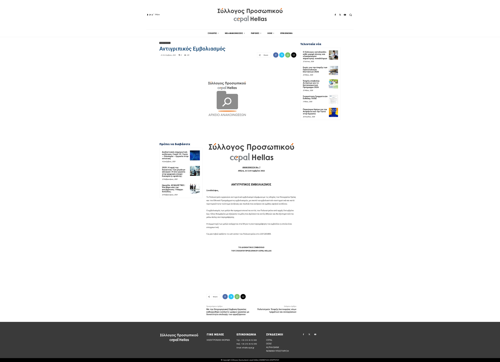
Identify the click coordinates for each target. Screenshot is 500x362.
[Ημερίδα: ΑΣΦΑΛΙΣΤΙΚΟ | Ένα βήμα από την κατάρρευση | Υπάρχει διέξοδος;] (195, 189)
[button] (350, 15)
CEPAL (269, 340)
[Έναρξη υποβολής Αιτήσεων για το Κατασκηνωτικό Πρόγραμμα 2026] (333, 83)
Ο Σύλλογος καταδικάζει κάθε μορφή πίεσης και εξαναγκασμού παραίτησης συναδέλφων (315, 55)
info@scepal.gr (248, 347)
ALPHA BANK (272, 347)
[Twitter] (340, 15)
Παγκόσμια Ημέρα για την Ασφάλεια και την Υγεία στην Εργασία (315, 111)
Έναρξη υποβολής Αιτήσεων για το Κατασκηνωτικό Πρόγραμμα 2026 (311, 84)
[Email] (293, 55)
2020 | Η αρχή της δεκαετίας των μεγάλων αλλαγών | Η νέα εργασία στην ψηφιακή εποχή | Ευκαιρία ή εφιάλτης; (173, 171)
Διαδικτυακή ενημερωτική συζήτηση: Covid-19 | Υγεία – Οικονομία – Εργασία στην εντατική (175, 155)
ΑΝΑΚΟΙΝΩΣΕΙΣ (165, 43)
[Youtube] (345, 15)
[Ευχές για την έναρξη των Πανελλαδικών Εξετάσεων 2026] (333, 70)
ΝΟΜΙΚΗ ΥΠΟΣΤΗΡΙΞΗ (277, 350)
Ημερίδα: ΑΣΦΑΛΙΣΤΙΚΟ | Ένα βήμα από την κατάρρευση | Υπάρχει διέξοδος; (173, 188)
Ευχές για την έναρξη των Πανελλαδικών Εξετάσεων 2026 (315, 69)
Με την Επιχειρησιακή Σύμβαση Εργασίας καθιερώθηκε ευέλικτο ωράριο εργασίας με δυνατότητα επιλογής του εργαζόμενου (227, 311)
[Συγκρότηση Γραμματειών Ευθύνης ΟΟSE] (333, 99)
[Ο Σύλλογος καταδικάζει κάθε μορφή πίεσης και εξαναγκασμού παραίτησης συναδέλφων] (333, 55)
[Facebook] (335, 15)
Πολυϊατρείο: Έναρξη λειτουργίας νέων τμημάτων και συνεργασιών (276, 310)
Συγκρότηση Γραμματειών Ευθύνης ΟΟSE (315, 97)
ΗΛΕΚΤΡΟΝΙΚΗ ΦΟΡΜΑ (218, 340)
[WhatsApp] (287, 55)
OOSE (269, 343)
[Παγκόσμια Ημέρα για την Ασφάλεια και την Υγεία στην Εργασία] (333, 112)
